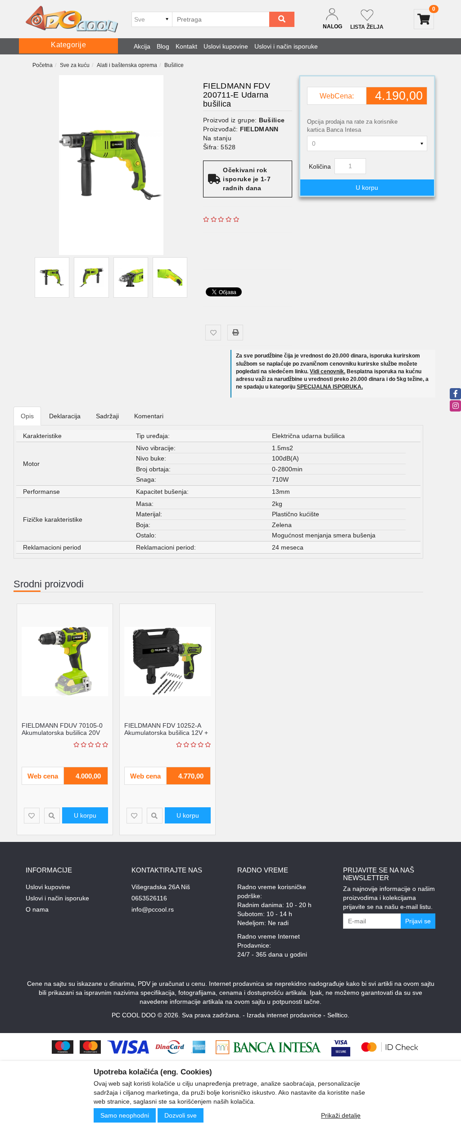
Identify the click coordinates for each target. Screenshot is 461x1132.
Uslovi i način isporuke (286, 46)
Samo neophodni (124, 1115)
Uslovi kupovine (225, 46)
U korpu (367, 187)
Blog (163, 46)
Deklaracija (65, 416)
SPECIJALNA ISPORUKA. (330, 387)
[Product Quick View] (52, 815)
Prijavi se (418, 921)
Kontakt (186, 46)
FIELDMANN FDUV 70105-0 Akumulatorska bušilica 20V (62, 729)
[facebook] (455, 393)
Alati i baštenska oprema (127, 65)
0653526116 (149, 898)
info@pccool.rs (152, 909)
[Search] (281, 19)
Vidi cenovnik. (327, 371)
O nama (37, 909)
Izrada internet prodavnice (284, 1015)
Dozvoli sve (180, 1115)
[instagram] (455, 406)
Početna (42, 65)
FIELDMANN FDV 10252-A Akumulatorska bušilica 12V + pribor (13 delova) (166, 732)
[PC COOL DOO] (72, 19)
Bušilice (174, 65)
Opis (27, 416)
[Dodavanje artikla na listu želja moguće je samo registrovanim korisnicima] (213, 332)
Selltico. (338, 1015)
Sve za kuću (75, 65)
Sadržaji (107, 416)
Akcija (142, 46)
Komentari (148, 416)
